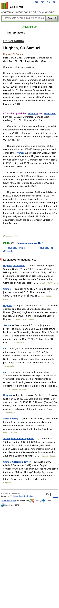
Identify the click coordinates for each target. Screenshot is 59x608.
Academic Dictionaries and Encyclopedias (28, 12)
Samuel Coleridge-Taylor (17, 461)
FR (54, 2)
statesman (50, 113)
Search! (52, 18)
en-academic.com (12, 5)
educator (33, 113)
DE (42, 2)
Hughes (7, 305)
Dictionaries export (8, 501)
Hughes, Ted (46, 247)
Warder (20, 152)
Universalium (29, 26)
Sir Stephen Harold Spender (18, 438)
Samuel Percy (10, 418)
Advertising (30, 496)
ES (48, 2)
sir (4, 348)
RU (36, 2)
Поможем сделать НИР (30, 243)
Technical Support (17, 496)
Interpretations (16, 32)
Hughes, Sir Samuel (14, 265)
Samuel (7, 288)
